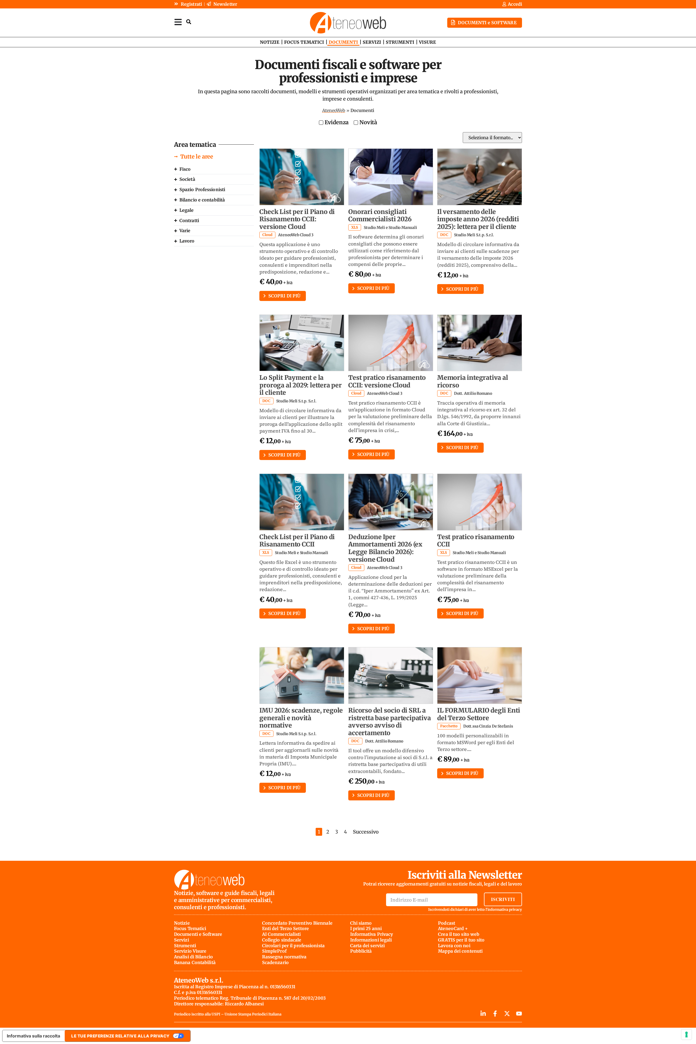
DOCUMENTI (343, 42)
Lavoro (187, 241)
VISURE (427, 42)
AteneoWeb (333, 110)
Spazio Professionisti (202, 189)
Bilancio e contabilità (202, 200)
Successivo (366, 832)
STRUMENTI (400, 42)
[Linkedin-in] (483, 1014)
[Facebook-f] (495, 1014)
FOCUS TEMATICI (304, 42)
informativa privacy (504, 909)
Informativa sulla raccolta (33, 1036)
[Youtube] (519, 1014)
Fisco (185, 169)
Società (187, 179)
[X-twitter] (507, 1014)
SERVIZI (372, 42)
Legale (186, 210)
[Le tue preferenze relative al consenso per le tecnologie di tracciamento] (686, 1034)
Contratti (189, 220)
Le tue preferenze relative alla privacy (120, 1036)
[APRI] (178, 21)
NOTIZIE (269, 42)
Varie (185, 230)
